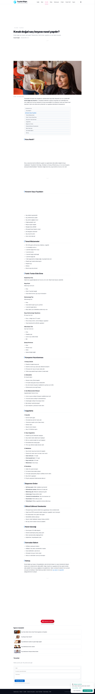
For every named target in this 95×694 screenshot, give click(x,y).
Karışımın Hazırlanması (31, 119)
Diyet (42, 2)
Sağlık (38, 2)
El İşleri (62, 2)
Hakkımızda (16, 691)
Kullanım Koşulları (31, 691)
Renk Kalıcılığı (29, 128)
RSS (50, 691)
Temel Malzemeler (30, 115)
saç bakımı (55, 570)
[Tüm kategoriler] (81, 2)
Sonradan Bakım (29, 130)
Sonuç (27, 132)
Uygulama (28, 121)
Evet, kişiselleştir (87, 690)
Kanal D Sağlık (17, 37)
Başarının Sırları (29, 124)
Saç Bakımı (21, 27)
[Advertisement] (47, 14)
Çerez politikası (75, 687)
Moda (51, 2)
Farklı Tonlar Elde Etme (31, 117)
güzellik (62, 570)
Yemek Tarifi (68, 2)
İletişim (21, 691)
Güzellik (46, 2)
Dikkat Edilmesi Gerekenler (32, 126)
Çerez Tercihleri (39, 691)
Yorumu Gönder (19, 680)
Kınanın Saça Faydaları (31, 113)
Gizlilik (24, 691)
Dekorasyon (56, 2)
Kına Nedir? (28, 110)
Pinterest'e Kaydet (48, 621)
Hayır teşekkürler (77, 690)
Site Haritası (45, 691)
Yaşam (73, 2)
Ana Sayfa (16, 27)
